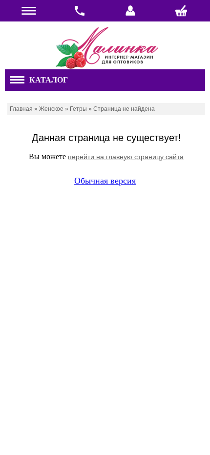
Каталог (48, 80)
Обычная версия (105, 181)
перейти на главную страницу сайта (126, 157)
